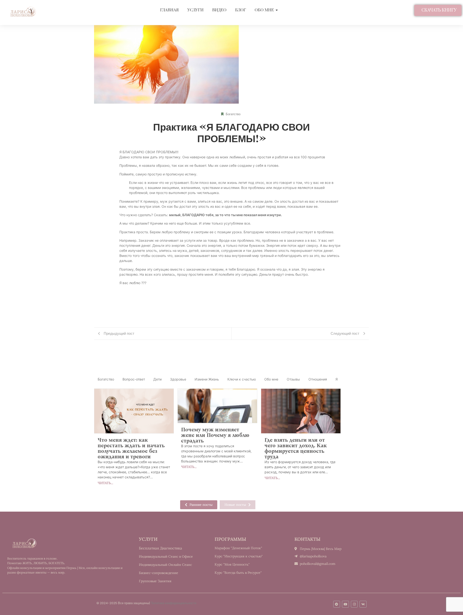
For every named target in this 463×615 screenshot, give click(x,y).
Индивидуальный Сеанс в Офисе (166, 556)
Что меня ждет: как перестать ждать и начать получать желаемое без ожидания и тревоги (131, 448)
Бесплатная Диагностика (160, 548)
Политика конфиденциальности (173, 603)
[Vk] (363, 604)
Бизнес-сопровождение (158, 573)
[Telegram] (336, 604)
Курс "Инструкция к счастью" (239, 556)
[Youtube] (345, 604)
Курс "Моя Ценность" (232, 564)
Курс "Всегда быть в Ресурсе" (238, 572)
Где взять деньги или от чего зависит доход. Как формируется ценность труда (296, 448)
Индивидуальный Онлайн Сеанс (165, 564)
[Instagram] (354, 604)
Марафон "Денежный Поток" (238, 548)
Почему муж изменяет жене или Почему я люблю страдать (215, 435)
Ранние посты (201, 504)
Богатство (233, 114)
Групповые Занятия (155, 581)
